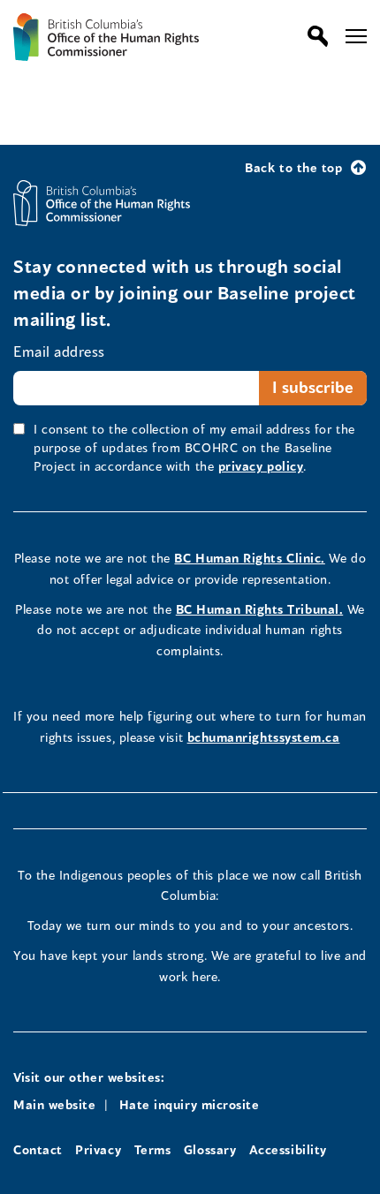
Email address (59, 351)
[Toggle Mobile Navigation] (356, 36)
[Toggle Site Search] (313, 36)
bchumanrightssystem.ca (263, 736)
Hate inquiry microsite (189, 1104)
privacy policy (261, 465)
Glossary (210, 1149)
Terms (152, 1149)
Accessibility (288, 1149)
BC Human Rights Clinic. (249, 557)
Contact (38, 1149)
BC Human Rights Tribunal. (260, 608)
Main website (54, 1104)
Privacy (98, 1149)
